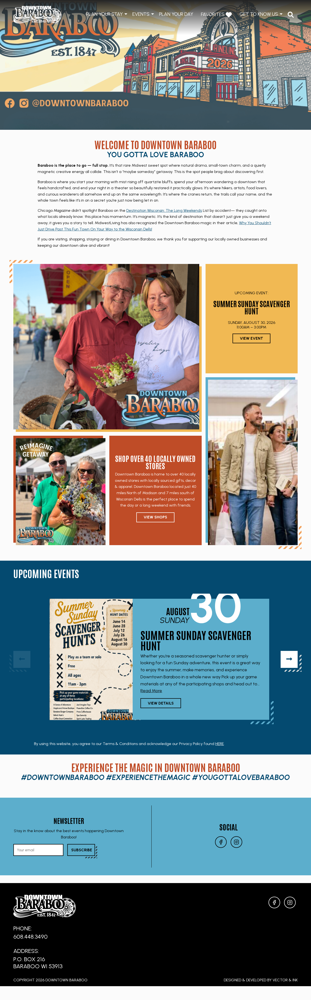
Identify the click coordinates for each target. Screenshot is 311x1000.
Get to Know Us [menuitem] (259, 14)
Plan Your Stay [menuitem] (104, 14)
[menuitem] (291, 14)
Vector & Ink (285, 980)
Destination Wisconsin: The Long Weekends (164, 210)
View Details (161, 703)
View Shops (155, 517)
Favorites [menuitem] (213, 14)
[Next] (289, 659)
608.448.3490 (30, 936)
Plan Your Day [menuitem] (176, 14)
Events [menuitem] (140, 14)
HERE (219, 743)
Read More (151, 690)
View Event (251, 338)
